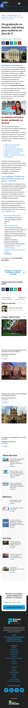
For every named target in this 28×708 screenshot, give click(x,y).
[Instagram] (16, 690)
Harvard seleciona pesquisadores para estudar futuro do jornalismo (13, 350)
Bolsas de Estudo (12, 15)
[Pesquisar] (24, 8)
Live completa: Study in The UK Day (16, 508)
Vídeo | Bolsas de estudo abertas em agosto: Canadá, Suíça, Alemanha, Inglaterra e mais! (17, 461)
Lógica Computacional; (12, 153)
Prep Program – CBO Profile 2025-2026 (16, 501)
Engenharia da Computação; (14, 151)
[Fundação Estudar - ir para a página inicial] (14, 703)
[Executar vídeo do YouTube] (14, 108)
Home (3, 15)
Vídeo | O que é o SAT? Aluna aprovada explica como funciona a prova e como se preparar (17, 473)
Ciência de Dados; (10, 147)
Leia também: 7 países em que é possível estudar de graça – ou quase (12, 178)
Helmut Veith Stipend (8, 67)
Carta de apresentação (12, 215)
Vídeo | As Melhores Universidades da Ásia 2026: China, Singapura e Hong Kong (17, 485)
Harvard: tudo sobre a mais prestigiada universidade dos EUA (13, 394)
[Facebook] (6, 690)
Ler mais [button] (5, 358)
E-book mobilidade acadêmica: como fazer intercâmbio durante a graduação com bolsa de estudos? (17, 523)
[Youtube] (11, 690)
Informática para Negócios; (13, 149)
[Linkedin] (22, 690)
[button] (19, 3)
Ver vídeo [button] (12, 466)
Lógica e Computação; (12, 145)
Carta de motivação (11, 226)
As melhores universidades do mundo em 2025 (17, 569)
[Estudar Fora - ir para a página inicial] (5, 3)
